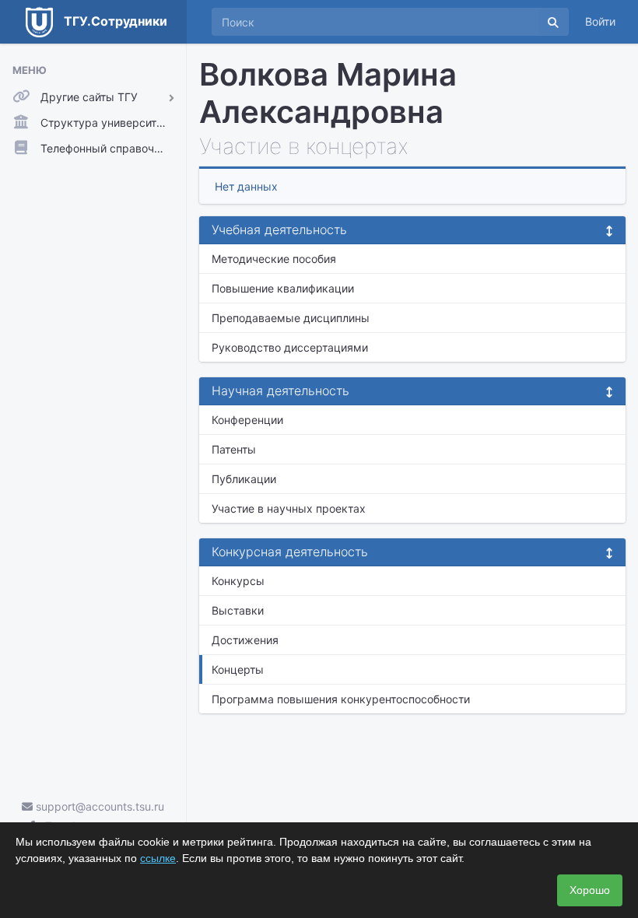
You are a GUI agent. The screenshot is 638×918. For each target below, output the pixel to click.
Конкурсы (238, 580)
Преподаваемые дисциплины (291, 317)
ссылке (158, 858)
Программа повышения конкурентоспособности (341, 699)
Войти (600, 21)
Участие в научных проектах (289, 508)
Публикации (244, 478)
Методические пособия (274, 258)
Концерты (238, 669)
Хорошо (590, 890)
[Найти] (553, 22)
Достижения (245, 639)
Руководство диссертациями (290, 347)
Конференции (247, 419)
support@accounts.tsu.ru (98, 806)
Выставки (238, 610)
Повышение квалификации (283, 288)
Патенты (234, 449)
